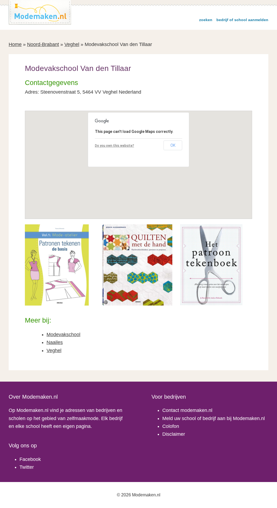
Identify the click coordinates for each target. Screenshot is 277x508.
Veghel (71, 44)
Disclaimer (173, 434)
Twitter (26, 467)
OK (173, 145)
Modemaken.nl (40, 12)
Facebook (30, 459)
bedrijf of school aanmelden (242, 20)
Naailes (55, 342)
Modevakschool (63, 334)
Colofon (170, 426)
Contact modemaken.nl (187, 410)
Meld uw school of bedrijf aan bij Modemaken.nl (213, 418)
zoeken (205, 20)
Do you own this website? (114, 146)
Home (15, 44)
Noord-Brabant (43, 44)
